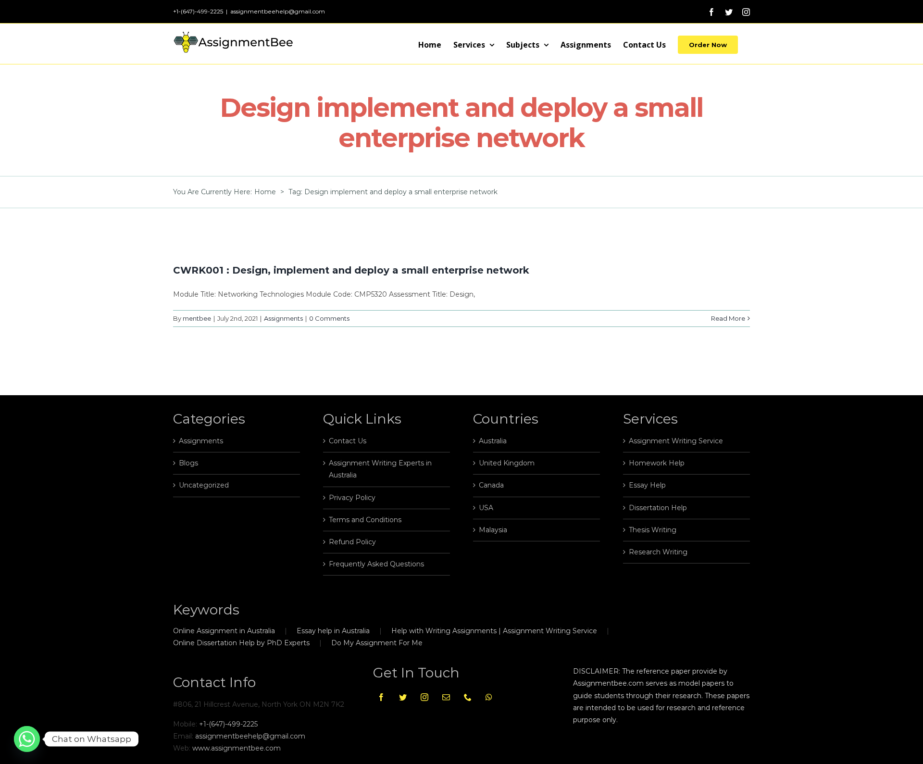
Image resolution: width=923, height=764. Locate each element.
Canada (491, 485)
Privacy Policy (352, 497)
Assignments (283, 318)
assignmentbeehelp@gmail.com (277, 11)
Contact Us (347, 441)
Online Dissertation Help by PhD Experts (241, 643)
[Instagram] (424, 697)
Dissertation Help (658, 507)
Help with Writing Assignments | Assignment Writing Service (494, 630)
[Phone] (468, 697)
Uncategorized (204, 485)
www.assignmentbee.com (236, 748)
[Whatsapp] (489, 697)
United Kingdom (507, 463)
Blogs (188, 463)
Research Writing (658, 552)
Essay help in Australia (333, 630)
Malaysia (493, 530)
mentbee (197, 318)
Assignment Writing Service (676, 441)
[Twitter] (403, 697)
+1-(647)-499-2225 (228, 724)
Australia (493, 441)
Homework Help (657, 463)
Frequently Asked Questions (376, 564)
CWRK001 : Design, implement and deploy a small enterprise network (351, 270)
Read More (728, 318)
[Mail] (446, 697)
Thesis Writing (652, 530)
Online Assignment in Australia (224, 630)
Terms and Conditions (365, 519)
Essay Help (647, 485)
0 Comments (329, 318)
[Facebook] (381, 697)
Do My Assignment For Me (377, 643)
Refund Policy (352, 542)
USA (486, 507)
